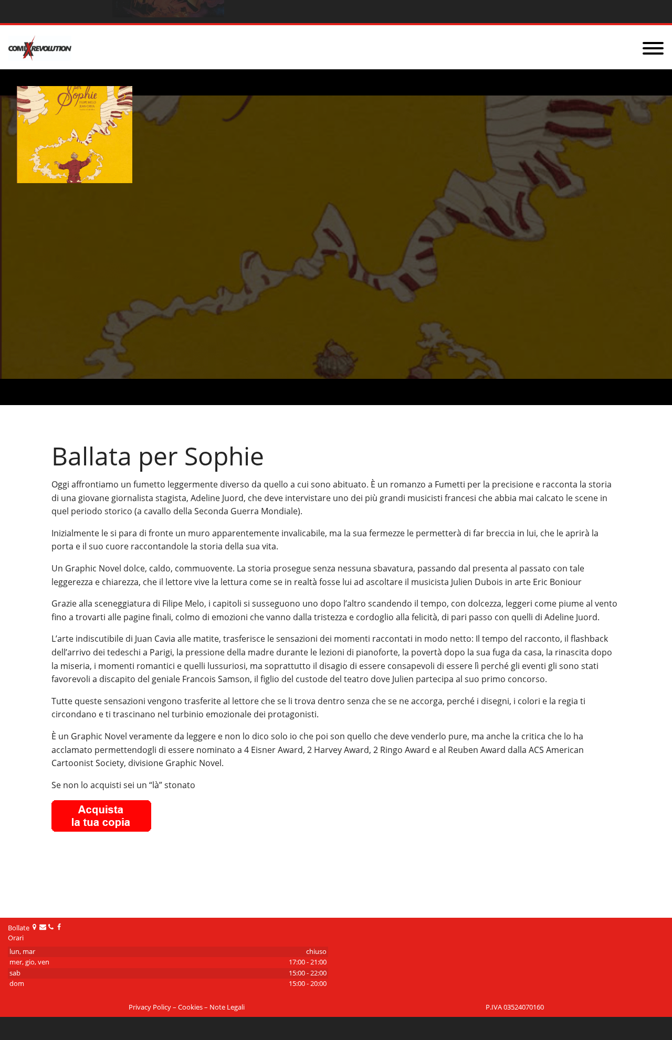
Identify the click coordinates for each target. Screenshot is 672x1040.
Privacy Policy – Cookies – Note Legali (187, 1007)
